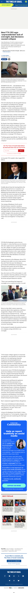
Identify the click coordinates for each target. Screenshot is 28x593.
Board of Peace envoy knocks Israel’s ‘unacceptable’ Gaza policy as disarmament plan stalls (20, 510)
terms (20, 153)
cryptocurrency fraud (12, 551)
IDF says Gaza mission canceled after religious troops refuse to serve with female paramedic (8, 509)
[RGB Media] (11, 587)
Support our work (14, 486)
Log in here (18, 563)
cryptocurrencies (18, 549)
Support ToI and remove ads (21, 5)
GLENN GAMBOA (5, 55)
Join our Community (6, 5)
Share (5, 59)
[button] (26, 2)
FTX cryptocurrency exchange (8, 549)
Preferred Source (6, 51)
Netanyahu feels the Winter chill (7, 524)
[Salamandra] (21, 587)
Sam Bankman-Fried (19, 548)
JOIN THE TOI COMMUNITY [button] (14, 561)
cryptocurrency (5, 551)
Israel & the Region (10, 548)
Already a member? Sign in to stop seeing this (14, 489)
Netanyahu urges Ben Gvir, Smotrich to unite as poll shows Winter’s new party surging (19, 525)
